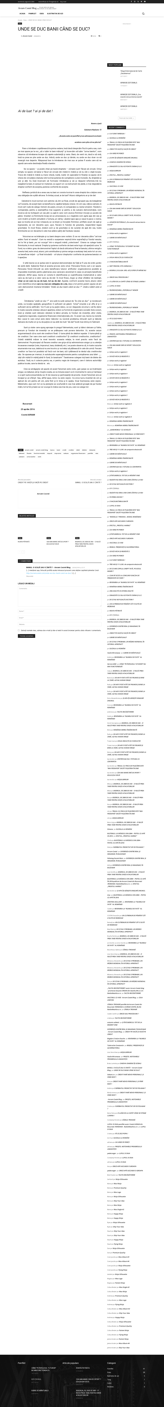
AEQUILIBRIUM (115, 171)
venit (39, 457)
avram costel (29, 450)
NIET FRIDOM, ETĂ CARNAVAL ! (120, 266)
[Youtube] (144, 1)
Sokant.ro (111, 1074)
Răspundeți (29, 576)
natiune (66, 453)
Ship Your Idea (119, 1201)
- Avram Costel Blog (114, 1099)
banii (58, 450)
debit (78, 450)
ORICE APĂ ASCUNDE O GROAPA (121, 521)
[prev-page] (19, 552)
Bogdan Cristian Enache (116, 1038)
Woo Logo (117, 1192)
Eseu (25, 20)
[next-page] (23, 552)
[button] (143, 13)
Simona (110, 829)
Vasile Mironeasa (113, 653)
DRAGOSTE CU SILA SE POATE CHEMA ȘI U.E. (125, 166)
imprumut (58, 453)
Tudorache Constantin (115, 1045)
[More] (58, 42)
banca (52, 450)
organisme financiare (78, 453)
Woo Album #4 (123, 1261)
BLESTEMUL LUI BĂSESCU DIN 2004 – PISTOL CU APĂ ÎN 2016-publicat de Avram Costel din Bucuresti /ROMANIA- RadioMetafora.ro (126, 881)
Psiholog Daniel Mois (115, 858)
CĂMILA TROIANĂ (129, 950)
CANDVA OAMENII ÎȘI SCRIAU (120, 162)
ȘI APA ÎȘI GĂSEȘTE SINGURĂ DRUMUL (123, 158)
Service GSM (111, 664)
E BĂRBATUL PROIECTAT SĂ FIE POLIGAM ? (128, 847)
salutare (21, 457)
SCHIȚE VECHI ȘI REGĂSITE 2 (119, 356)
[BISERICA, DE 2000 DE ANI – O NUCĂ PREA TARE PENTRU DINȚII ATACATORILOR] (88, 530)
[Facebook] (131, 1)
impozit (49, 453)
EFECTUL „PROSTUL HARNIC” (120, 175)
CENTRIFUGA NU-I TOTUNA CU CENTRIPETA (125, 341)
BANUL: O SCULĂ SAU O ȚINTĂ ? (88, 482)
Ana (108, 895)
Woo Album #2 (124, 1309)
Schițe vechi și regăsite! (117, 361)
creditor (71, 450)
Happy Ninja (118, 1214)
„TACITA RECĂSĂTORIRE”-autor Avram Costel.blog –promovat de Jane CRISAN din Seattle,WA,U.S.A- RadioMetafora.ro (125, 990)
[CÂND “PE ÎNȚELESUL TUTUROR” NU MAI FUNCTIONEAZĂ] (24, 1371)
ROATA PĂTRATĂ (23, 542)
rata (96, 453)
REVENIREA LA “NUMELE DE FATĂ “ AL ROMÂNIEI (127, 445)
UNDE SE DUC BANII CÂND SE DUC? (127, 1070)
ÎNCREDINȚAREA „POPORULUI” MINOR (123, 290)
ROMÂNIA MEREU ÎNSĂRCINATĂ (121, 229)
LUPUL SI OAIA (114, 286)
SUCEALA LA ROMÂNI (117, 138)
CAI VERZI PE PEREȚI (116, 153)
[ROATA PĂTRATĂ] (31, 530)
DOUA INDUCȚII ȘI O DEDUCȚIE (120, 257)
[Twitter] (138, 1)
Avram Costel (27, 36)
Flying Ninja (118, 1244)
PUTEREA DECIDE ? (116, 497)
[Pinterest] (47, 42)
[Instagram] (134, 1)
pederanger (111, 1153)
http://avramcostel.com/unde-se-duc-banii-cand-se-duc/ (48, 573)
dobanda (92, 450)
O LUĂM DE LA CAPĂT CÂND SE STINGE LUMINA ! (127, 281)
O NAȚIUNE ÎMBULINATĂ (118, 262)
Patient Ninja (120, 1283)
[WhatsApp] (53, 42)
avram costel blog (42, 450)
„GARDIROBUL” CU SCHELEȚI (120, 430)
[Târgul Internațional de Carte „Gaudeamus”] (113, 74)
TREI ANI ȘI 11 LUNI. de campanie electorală (125, 449)
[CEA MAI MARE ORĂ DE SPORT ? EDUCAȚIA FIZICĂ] (60, 530)
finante (29, 453)
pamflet (90, 453)
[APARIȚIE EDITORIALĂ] (113, 86)
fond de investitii (39, 453)
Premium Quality (120, 1188)
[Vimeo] (141, 1)
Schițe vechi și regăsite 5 (118, 253)
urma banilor (31, 457)
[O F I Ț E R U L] (24, 1382)
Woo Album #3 (123, 1257)
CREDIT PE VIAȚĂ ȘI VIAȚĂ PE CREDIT (33, 482)
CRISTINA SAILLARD (114, 902)
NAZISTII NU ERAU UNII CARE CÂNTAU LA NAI (126, 480)
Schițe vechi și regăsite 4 (118, 233)
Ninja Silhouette (121, 1179)
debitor (84, 450)
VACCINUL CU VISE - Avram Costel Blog (121, 997)
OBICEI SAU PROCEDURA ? (119, 277)
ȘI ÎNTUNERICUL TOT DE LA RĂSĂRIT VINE (124, 475)
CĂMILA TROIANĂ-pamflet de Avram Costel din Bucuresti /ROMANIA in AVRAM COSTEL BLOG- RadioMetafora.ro (124, 1006)
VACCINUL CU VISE (116, 186)
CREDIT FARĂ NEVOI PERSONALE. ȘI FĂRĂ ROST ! (127, 434)
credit (64, 450)
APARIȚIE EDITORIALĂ (128, 83)
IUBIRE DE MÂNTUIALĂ (117, 238)
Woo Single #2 (119, 1209)
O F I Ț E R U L (114, 242)
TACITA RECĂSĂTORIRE (125, 712)
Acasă (20, 20)
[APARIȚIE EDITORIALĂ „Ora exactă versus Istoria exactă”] (113, 97)
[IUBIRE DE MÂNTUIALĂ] (24, 1393)
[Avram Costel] (19, 36)
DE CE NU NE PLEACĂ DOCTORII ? (121, 484)
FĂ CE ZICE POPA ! (115, 318)
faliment (21, 453)
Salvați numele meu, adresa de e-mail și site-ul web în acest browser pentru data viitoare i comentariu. (61, 630)
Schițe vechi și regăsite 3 (118, 395)
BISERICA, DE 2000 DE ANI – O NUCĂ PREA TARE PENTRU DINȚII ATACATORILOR (87, 544)
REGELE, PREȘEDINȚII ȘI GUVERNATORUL (124, 547)
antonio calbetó (113, 1022)
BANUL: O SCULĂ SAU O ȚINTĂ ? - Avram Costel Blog (48, 567)
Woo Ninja (117, 1183)
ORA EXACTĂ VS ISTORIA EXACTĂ (121, 591)
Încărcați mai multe (125, 118)
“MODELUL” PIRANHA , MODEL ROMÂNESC (125, 517)
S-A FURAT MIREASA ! (117, 134)
